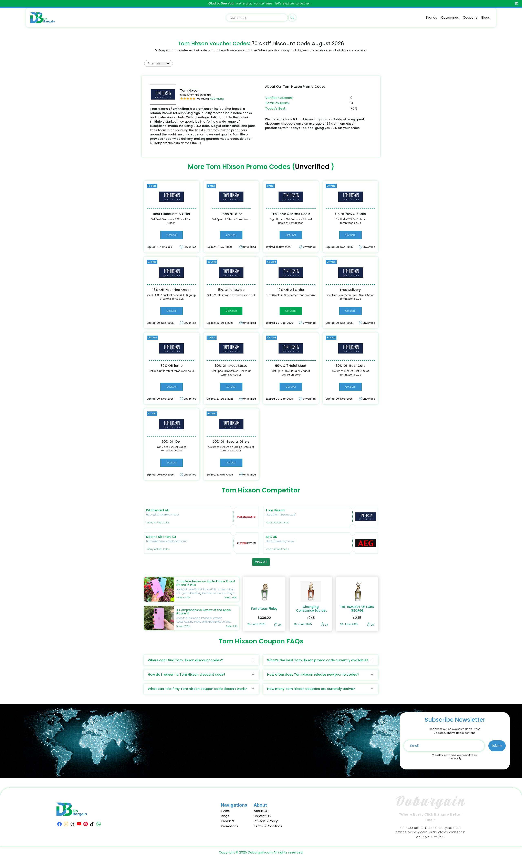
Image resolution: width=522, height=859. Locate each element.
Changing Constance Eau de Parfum (310, 608)
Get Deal (172, 235)
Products (227, 821)
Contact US (262, 816)
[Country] (516, 3)
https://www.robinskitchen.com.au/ (168, 541)
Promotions (229, 826)
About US (261, 811)
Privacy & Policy (266, 821)
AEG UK (271, 536)
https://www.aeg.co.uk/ (279, 541)
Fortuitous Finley (264, 609)
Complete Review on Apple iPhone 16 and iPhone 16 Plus (205, 583)
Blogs (485, 17)
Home (225, 811)
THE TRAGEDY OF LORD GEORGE (357, 608)
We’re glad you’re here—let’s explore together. (259, 3)
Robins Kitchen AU (161, 536)
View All (261, 562)
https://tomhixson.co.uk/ (195, 94)
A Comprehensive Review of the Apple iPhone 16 (203, 611)
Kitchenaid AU (157, 510)
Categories (450, 17)
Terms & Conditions (268, 826)
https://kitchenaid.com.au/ (162, 515)
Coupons (470, 17)
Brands (431, 17)
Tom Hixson (275, 510)
